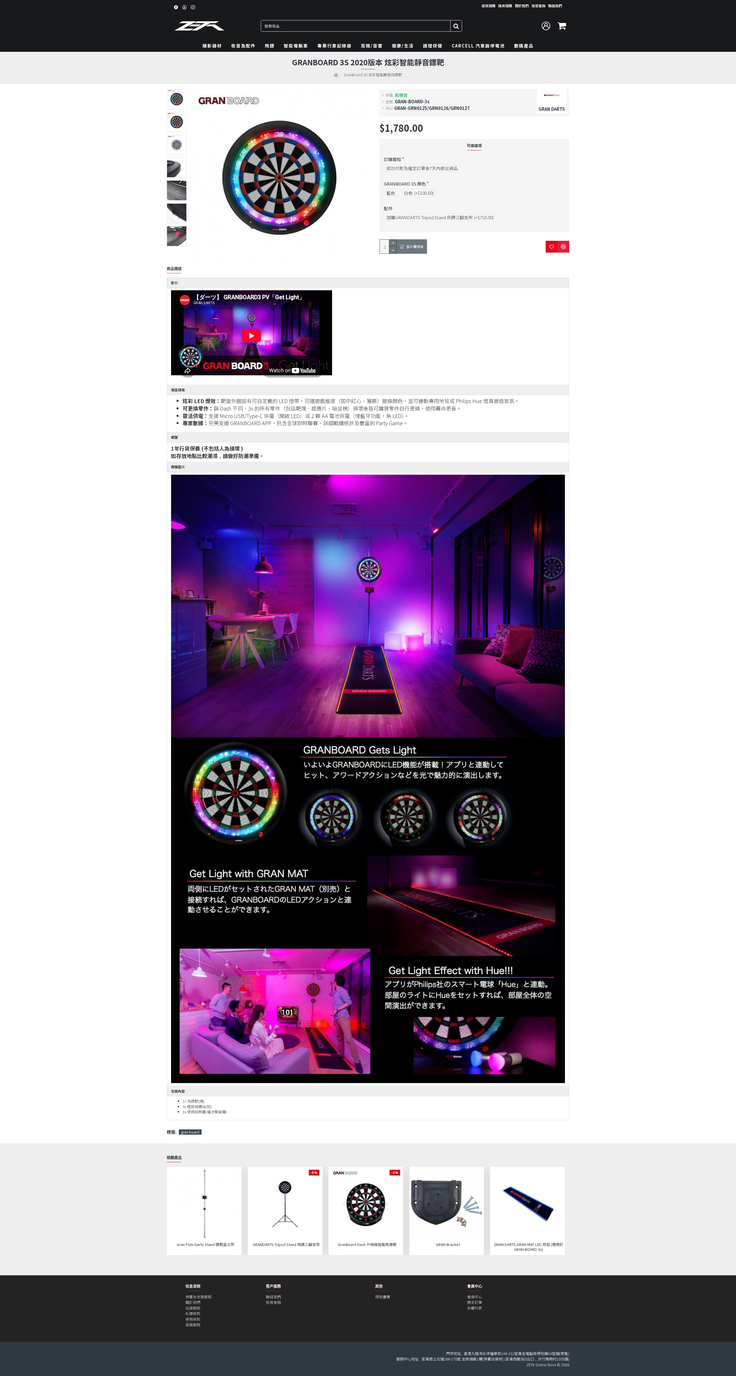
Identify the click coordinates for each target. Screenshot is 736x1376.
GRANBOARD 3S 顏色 (405, 184)
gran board (190, 1131)
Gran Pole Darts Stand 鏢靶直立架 (205, 1244)
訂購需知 (392, 159)
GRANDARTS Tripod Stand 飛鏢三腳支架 (286, 1244)
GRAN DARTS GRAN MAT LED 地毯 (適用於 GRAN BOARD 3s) (528, 1247)
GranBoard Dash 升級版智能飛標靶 (367, 1244)
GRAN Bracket (448, 1244)
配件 (388, 208)
